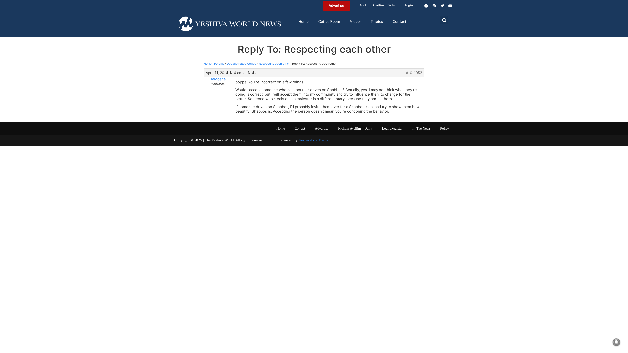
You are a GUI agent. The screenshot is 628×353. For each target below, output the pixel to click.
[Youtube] (450, 5)
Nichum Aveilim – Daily (377, 5)
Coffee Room (329, 22)
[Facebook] (426, 5)
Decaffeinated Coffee (241, 63)
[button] (444, 20)
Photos (377, 22)
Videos (355, 22)
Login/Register (392, 128)
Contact (399, 22)
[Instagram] (434, 5)
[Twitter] (442, 5)
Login (409, 5)
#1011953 (414, 73)
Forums (219, 63)
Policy (444, 128)
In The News (421, 128)
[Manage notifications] (616, 342)
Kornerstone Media (313, 140)
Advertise (321, 128)
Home (303, 22)
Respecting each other (274, 63)
